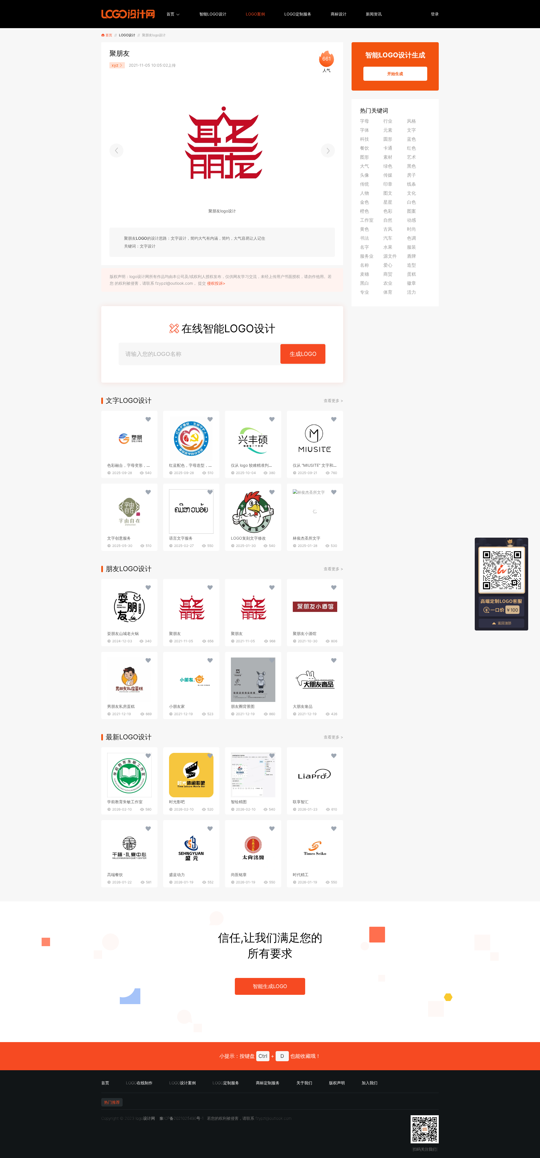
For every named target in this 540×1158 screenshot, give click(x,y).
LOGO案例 (255, 14)
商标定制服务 (268, 1082)
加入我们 (369, 1082)
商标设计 (338, 14)
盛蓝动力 (177, 874)
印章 (387, 184)
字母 (364, 121)
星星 (387, 202)
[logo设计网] (128, 14)
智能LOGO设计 (212, 14)
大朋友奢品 (302, 706)
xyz (115, 65)
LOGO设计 (127, 35)
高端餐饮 (115, 874)
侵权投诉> (216, 283)
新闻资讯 (374, 14)
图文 (387, 193)
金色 (364, 202)
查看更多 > (333, 400)
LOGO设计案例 (182, 1082)
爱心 (387, 265)
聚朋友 (175, 633)
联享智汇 (301, 801)
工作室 (367, 220)
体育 (387, 292)
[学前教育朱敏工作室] (129, 775)
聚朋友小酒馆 (304, 633)
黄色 (364, 229)
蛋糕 (411, 274)
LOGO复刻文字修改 (248, 538)
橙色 (364, 211)
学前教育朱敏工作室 (125, 801)
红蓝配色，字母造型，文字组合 (196, 465)
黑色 (411, 166)
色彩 (387, 211)
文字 (411, 130)
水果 (387, 247)
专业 (364, 292)
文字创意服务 (119, 538)
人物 (364, 193)
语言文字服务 (181, 538)
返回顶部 (504, 623)
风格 (411, 121)
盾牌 (411, 256)
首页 (170, 14)
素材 (387, 157)
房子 (411, 175)
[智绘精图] (253, 775)
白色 (411, 202)
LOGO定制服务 (297, 14)
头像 (364, 175)
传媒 (387, 175)
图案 (411, 211)
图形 (364, 157)
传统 (364, 184)
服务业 (367, 256)
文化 (411, 193)
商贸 (387, 274)
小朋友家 (177, 706)
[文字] (129, 438)
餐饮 (364, 148)
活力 (411, 292)
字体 (364, 130)
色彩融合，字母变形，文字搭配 (134, 465)
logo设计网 (145, 1118)
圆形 (387, 139)
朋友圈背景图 (243, 706)
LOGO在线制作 (139, 1082)
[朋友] (129, 607)
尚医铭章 (239, 874)
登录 (435, 14)
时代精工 (301, 874)
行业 (387, 121)
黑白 (364, 283)
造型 (411, 265)
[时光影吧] (191, 775)
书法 (364, 238)
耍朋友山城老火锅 (123, 633)
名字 (364, 247)
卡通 (387, 148)
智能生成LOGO (270, 986)
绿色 (387, 166)
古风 (387, 229)
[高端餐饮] (129, 848)
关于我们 (304, 1082)
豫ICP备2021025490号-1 (181, 1118)
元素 (387, 130)
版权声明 (337, 1082)
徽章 (411, 283)
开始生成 (395, 73)
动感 (411, 220)
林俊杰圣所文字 (306, 538)
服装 (411, 247)
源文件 (390, 256)
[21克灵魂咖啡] (116, 150)
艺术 (411, 157)
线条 (411, 184)
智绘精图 (239, 801)
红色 (411, 148)
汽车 (387, 238)
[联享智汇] (315, 775)
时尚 (411, 229)
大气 (364, 166)
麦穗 (364, 274)
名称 (364, 265)
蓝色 (411, 139)
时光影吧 (177, 801)
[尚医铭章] (253, 848)
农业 (387, 283)
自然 (387, 220)
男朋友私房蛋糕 (121, 706)
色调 (411, 238)
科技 (364, 139)
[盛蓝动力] (191, 848)
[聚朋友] (328, 150)
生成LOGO (303, 354)
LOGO (141, 238)
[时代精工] (315, 848)
